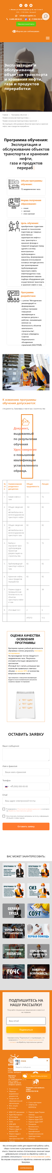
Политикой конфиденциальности (29, 804)
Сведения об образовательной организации (15, 1096)
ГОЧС (11, 1117)
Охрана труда (14, 1122)
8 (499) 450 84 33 (15, 19)
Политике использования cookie (36, 1156)
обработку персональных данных (20, 806)
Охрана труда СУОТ (36, 1115)
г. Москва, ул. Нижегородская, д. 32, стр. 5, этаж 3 (26, 9)
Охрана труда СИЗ (35, 1112)
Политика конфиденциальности (35, 1139)
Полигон (32, 1134)
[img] (35, 1055)
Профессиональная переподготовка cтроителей (20, 121)
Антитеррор (13, 1112)
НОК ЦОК (12, 1119)
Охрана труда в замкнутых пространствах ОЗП (16, 1131)
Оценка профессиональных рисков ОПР (16, 1138)
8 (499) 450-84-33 (14, 1078)
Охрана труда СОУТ (36, 1117)
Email (5, 790)
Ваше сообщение (11, 741)
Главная (5, 115)
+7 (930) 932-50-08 (38, 19)
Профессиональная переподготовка (15, 118)
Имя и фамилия (10, 761)
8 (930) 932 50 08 (32, 1086)
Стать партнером (35, 1098)
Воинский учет (14, 1115)
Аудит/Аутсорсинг (15, 1110)
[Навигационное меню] (47, 38)
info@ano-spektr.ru (28, 16)
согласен (13, 1037)
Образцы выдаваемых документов (14, 1089)
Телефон (7, 776)
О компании (13, 1084)
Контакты (12, 1103)
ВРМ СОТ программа (16, 1107)
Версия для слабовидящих (28, 31)
